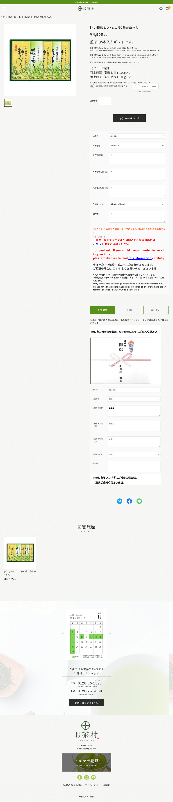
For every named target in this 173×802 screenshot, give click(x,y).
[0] (167, 9)
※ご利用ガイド (99, 236)
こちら (124, 86)
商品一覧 (12, 17)
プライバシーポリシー (92, 785)
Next (110, 634)
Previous (63, 634)
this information (140, 258)
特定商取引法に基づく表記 (72, 785)
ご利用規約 (106, 785)
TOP (3, 17)
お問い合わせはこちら (86, 702)
